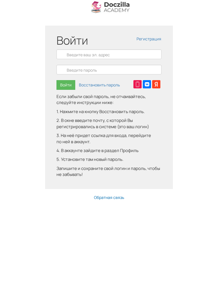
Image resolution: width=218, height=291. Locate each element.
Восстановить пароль (99, 85)
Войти (66, 85)
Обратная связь (109, 197)
